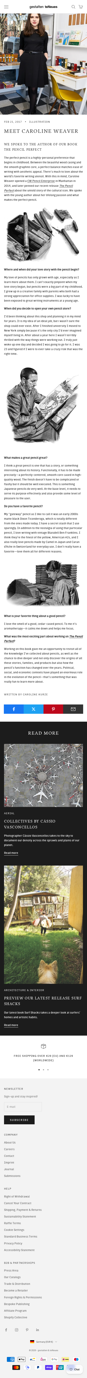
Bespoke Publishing (17, 1304)
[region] (43, 1053)
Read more (11, 853)
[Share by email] (73, 709)
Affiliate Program (15, 1311)
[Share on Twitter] (34, 709)
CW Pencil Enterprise (41, 181)
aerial (9, 813)
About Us (10, 1142)
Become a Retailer (16, 1290)
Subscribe (19, 1119)
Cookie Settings (14, 1230)
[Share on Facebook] (14, 709)
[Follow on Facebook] (6, 1330)
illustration (39, 121)
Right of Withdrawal (17, 1196)
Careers (9, 1149)
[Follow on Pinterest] (27, 1330)
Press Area (11, 1270)
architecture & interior (24, 990)
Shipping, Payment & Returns (23, 1210)
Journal (9, 1169)
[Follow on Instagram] (17, 1330)
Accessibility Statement (19, 1250)
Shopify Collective (15, 1317)
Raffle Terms (12, 1223)
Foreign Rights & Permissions (23, 1297)
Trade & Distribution (17, 1284)
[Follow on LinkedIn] (38, 1330)
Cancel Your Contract (17, 1203)
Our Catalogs (12, 1277)
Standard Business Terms (20, 1236)
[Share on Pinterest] (53, 709)
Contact (9, 1156)
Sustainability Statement (20, 1216)
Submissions (12, 1176)
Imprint (9, 1162)
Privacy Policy (13, 1243)
